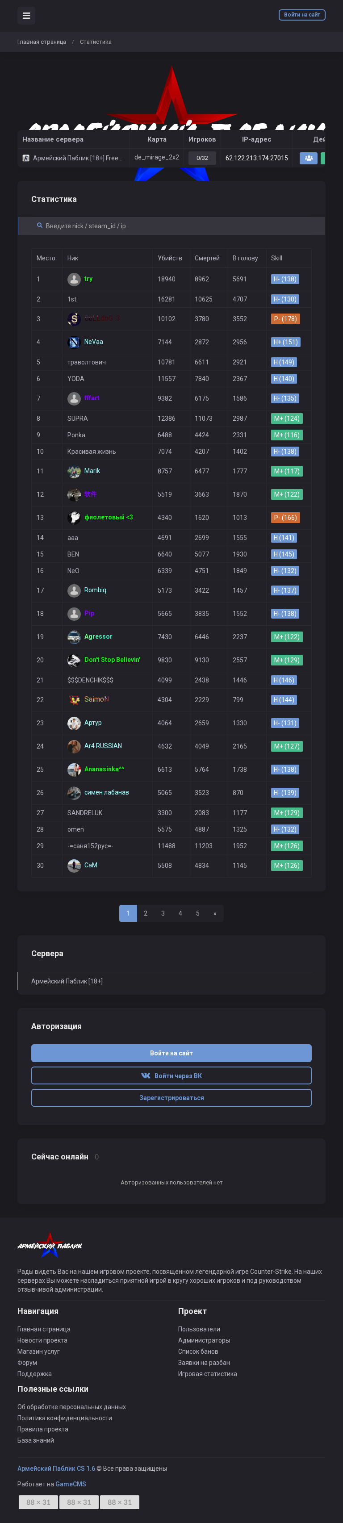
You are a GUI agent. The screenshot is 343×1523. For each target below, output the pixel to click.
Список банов (198, 1351)
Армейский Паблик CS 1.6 (56, 1468)
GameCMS (70, 1484)
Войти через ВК (176, 1075)
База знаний (35, 1440)
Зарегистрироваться (171, 1097)
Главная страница (41, 41)
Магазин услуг (38, 1351)
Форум (27, 1362)
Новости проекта (42, 1340)
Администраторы (204, 1340)
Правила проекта (42, 1429)
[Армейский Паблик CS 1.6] (171, 128)
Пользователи (199, 1329)
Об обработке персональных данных (71, 1406)
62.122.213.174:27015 (257, 158)
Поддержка (34, 1373)
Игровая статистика (207, 1373)
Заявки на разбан (204, 1362)
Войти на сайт (302, 15)
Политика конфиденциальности (64, 1418)
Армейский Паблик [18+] (67, 981)
